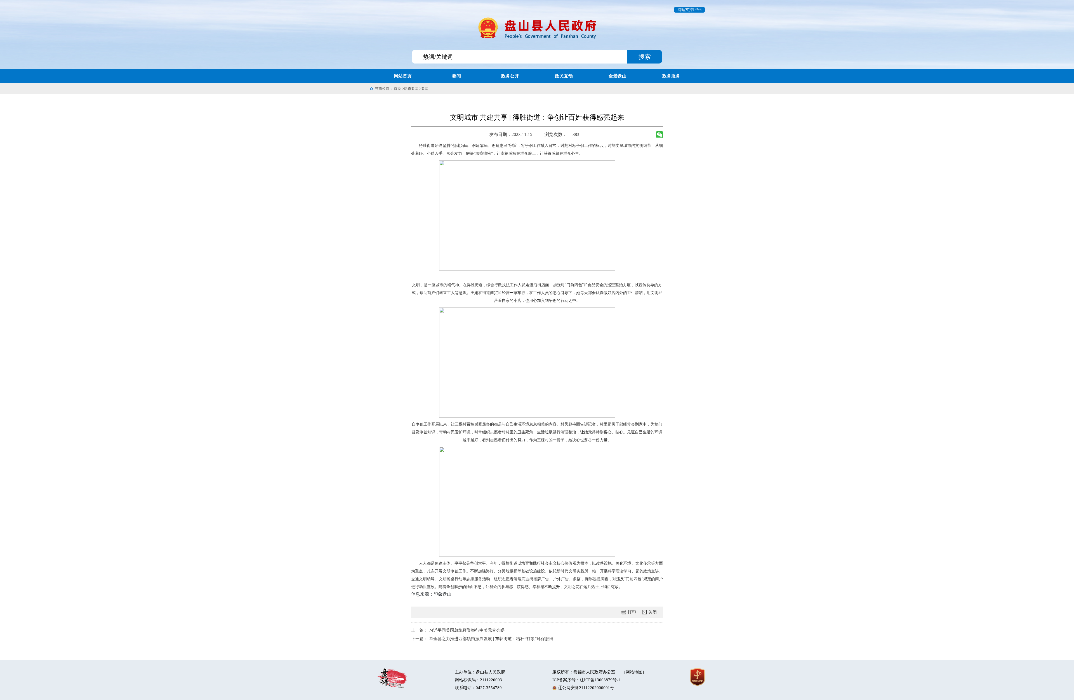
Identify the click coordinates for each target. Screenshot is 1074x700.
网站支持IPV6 (689, 10)
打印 (632, 612)
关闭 (652, 612)
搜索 (645, 56)
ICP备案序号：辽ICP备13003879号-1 (586, 680)
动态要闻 (411, 88)
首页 (397, 88)
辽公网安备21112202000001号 (586, 687)
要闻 (424, 88)
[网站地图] (634, 672)
